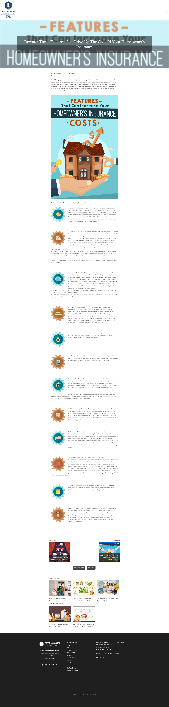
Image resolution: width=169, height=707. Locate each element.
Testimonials (127, 10)
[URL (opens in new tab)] (49, 664)
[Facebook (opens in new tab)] (42, 664)
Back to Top (91, 567)
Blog (155, 10)
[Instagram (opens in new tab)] (46, 664)
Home (164, 10)
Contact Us (146, 10)
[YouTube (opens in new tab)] (53, 664)
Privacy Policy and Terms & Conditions (84, 694)
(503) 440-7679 (107, 650)
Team (137, 10)
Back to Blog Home (79, 567)
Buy (99, 10)
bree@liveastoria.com (111, 653)
